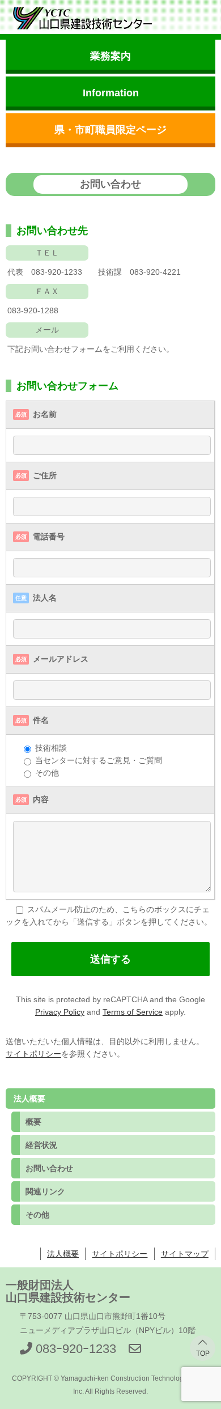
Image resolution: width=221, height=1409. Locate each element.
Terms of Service (133, 1011)
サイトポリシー (33, 1053)
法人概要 (63, 1253)
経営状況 (41, 1145)
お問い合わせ (49, 1168)
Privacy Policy (59, 1011)
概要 (33, 1121)
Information (111, 93)
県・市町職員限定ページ (110, 129)
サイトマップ (185, 1253)
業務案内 (110, 56)
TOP (203, 1353)
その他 (37, 1214)
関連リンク (45, 1191)
